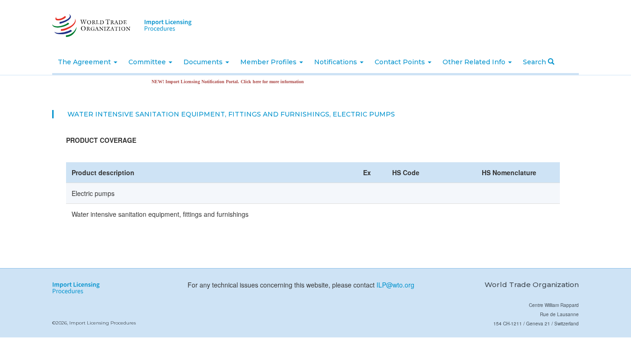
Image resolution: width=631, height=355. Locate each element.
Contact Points (401, 62)
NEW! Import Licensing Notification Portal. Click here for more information (222, 81)
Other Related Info (475, 62)
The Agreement (85, 62)
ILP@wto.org (395, 284)
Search (535, 62)
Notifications (336, 62)
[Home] (90, 25)
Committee (148, 62)
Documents (203, 62)
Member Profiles (269, 62)
